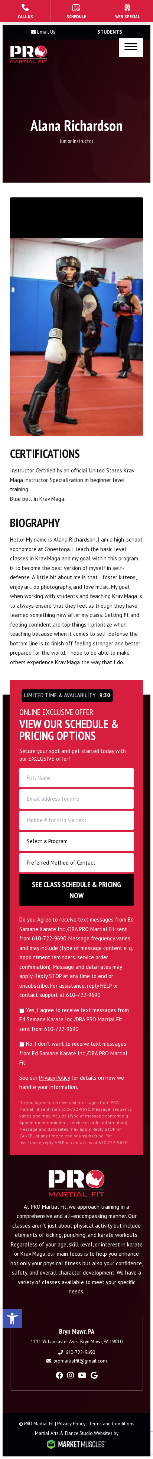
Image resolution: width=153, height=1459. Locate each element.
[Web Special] (127, 11)
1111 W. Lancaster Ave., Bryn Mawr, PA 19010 (77, 1341)
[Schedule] (76, 11)
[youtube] (82, 1375)
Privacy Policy (54, 1077)
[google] (94, 1375)
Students (109, 32)
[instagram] (70, 1375)
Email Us (46, 32)
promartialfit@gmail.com (80, 1361)
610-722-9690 (80, 1352)
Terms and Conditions (111, 1424)
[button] (12, 1318)
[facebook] (59, 1375)
